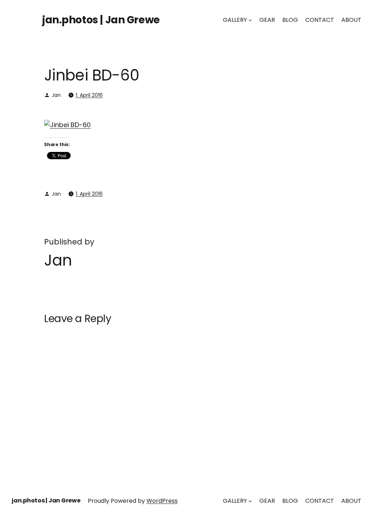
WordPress (162, 501)
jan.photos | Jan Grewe (101, 20)
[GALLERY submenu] (250, 20)
